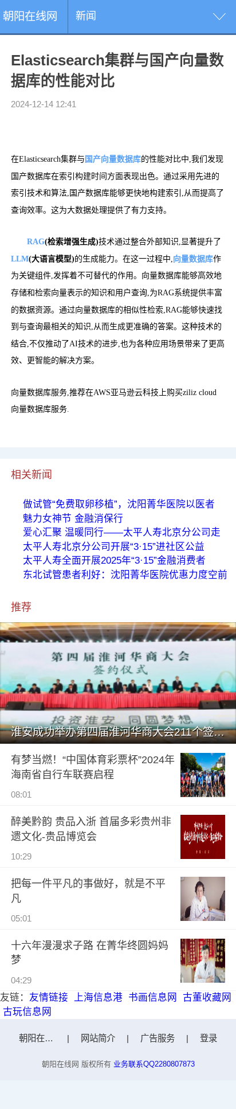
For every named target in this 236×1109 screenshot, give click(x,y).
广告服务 (157, 1038)
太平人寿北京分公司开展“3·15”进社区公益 (113, 546)
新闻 (86, 16)
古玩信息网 (27, 1011)
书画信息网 (152, 997)
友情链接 (48, 997)
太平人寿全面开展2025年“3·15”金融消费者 (114, 560)
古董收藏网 (207, 997)
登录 (208, 1038)
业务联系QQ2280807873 (154, 1064)
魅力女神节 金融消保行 (73, 518)
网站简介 (98, 1038)
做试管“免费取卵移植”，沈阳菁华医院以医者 (119, 504)
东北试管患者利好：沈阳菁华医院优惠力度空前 (125, 574)
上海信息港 (98, 997)
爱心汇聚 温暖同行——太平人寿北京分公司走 (122, 532)
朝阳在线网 (30, 16)
